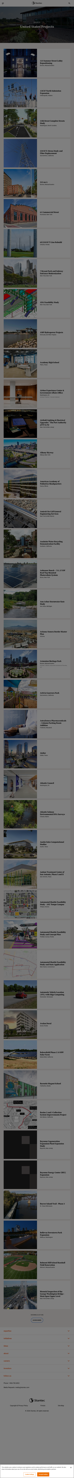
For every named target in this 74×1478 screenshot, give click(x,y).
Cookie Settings (29, 1474)
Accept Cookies (43, 1474)
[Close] (71, 1467)
